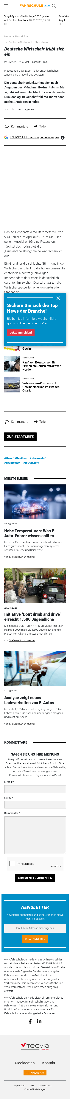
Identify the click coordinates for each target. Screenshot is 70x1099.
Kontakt (48, 1063)
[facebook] (30, 1021)
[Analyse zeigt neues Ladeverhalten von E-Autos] (35, 668)
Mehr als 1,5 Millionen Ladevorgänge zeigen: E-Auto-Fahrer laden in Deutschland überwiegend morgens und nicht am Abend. (34, 713)
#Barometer (12, 463)
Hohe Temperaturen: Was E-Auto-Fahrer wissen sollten (30, 533)
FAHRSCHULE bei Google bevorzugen (34, 137)
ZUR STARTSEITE (20, 437)
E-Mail (8, 781)
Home (7, 36)
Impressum (19, 1085)
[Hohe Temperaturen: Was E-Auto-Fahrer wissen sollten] (35, 501)
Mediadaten (25, 1063)
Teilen (43, 126)
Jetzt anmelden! (21, 332)
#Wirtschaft (31, 463)
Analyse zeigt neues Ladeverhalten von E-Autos (29, 700)
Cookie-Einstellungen (35, 1089)
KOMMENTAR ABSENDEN (35, 878)
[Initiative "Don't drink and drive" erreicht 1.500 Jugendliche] (35, 585)
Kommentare (19, 126)
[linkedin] (39, 1021)
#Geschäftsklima (15, 458)
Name (7, 797)
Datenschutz (45, 1085)
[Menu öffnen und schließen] (7, 5)
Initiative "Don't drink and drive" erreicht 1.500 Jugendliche (32, 616)
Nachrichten (22, 36)
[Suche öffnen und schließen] (53, 6)
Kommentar (11, 813)
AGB (32, 1085)
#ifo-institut (38, 458)
